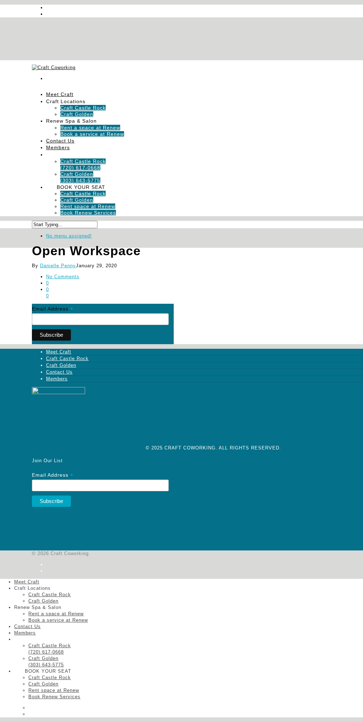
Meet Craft (58, 351)
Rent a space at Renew (90, 127)
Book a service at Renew (92, 134)
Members (58, 147)
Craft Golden (76, 200)
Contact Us (59, 372)
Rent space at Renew (87, 206)
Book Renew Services (88, 213)
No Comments (62, 276)
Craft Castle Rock (83, 108)
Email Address (52, 309)
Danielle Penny (58, 265)
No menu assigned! (69, 236)
